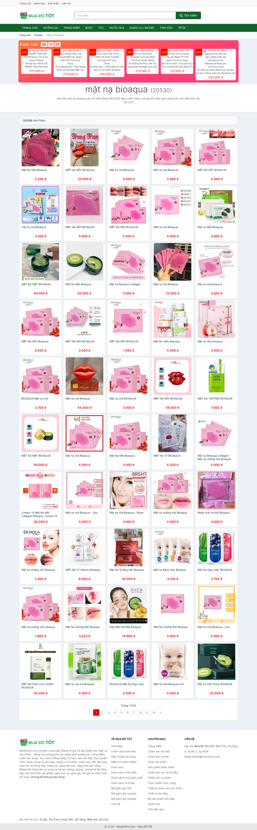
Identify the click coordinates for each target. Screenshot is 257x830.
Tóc (101, 27)
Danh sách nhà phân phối (126, 777)
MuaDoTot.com (126, 826)
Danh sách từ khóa (122, 783)
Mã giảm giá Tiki (121, 788)
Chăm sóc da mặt (159, 751)
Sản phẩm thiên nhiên (161, 767)
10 (153, 712)
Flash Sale (29, 44)
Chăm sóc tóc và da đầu (163, 772)
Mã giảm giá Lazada (123, 793)
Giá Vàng (80, 819)
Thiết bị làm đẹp (158, 793)
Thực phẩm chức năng (162, 783)
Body (89, 27)
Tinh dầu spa (156, 809)
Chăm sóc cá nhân (159, 777)
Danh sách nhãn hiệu (124, 772)
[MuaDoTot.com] (37, 15)
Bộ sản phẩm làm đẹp (161, 798)
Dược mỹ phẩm (157, 761)
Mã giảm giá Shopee (123, 798)
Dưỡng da (50, 27)
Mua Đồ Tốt (145, 826)
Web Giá (92, 819)
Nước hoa (116, 27)
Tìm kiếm (190, 15)
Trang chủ (25, 3)
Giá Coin (104, 819)
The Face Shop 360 (61, 819)
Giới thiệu (53, 3)
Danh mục (39, 3)
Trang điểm (71, 27)
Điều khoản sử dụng (123, 756)
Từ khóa (38, 35)
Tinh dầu (166, 27)
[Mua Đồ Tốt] (38, 742)
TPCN (182, 27)
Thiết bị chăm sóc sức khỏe (165, 788)
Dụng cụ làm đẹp (142, 27)
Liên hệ (66, 3)
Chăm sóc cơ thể (158, 756)
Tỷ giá (43, 819)
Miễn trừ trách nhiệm (124, 761)
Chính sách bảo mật (123, 751)
